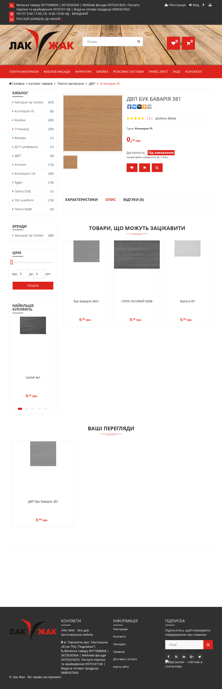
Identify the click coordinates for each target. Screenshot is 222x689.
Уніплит (20, 164)
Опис (110, 199)
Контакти (193, 72)
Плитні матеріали (24, 72)
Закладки (119, 644)
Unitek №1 (33, 377)
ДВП (92, 83)
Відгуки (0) (133, 199)
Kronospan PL (24, 111)
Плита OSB (23, 191)
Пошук (33, 285)
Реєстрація (178, 5)
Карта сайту (121, 667)
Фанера (20, 138)
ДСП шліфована (26, 147)
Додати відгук (165, 118)
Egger (19, 182)
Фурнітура (83, 72)
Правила (119, 652)
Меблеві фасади (57, 72)
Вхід (196, 5)
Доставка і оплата (125, 659)
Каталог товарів (40, 83)
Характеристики (81, 199)
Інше (177, 72)
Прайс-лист (158, 72)
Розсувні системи (128, 72)
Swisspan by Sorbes (29, 102)
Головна (18, 83)
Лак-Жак (19, 677)
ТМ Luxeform (24, 200)
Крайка (102, 72)
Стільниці (22, 129)
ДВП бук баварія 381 (43, 501)
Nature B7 (187, 301)
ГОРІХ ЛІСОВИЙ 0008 (136, 301)
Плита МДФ (23, 209)
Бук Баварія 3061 (86, 301)
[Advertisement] (51, 577)
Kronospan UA (25, 173)
